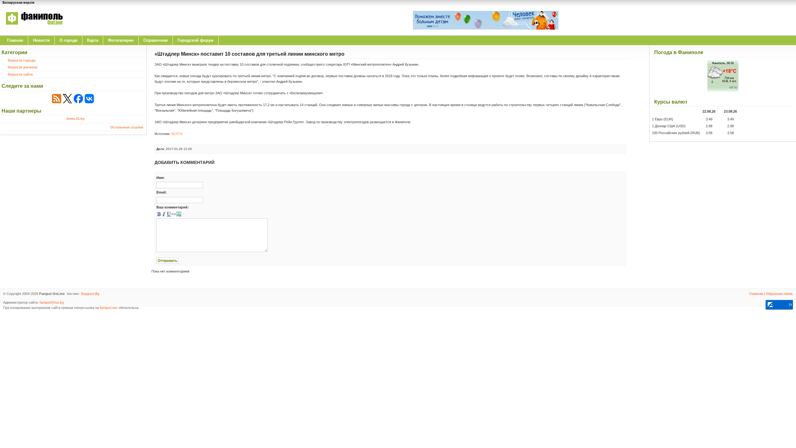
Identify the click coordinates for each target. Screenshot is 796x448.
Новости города (21, 60)
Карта (92, 40)
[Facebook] (78, 98)
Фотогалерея (121, 40)
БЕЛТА (176, 134)
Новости (41, 40)
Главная (15, 40)
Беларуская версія (18, 2)
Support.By (90, 294)
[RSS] (56, 98)
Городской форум (196, 40)
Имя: (160, 178)
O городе (68, 40)
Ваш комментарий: (172, 207)
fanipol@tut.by (51, 302)
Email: (161, 192)
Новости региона (22, 67)
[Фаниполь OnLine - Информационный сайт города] (34, 29)
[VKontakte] (89, 98)
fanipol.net (109, 308)
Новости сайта (20, 74)
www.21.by (76, 118)
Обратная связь (779, 294)
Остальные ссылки (126, 127)
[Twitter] (67, 98)
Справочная (155, 40)
